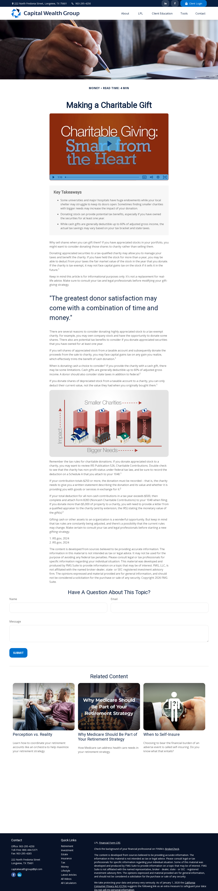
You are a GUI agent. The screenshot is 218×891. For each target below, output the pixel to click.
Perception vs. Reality (32, 734)
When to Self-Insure (161, 734)
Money (65, 866)
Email (114, 599)
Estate (64, 854)
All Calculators (68, 883)
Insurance (66, 858)
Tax (63, 862)
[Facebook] (175, 3)
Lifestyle (65, 870)
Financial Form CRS (109, 842)
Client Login (195, 3)
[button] (125, 13)
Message (15, 621)
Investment (67, 850)
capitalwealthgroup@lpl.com (26, 869)
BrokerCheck (172, 848)
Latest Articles (69, 874)
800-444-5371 (30, 849)
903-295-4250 (83, 3)
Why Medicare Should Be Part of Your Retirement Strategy (107, 737)
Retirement (67, 846)
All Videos (66, 878)
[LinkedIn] (165, 3)
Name (13, 599)
